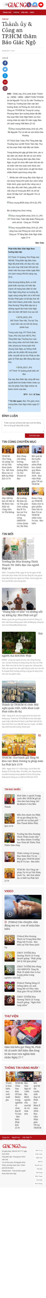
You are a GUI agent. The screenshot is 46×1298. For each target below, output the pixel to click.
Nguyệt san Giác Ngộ (18, 24)
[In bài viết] (5, 88)
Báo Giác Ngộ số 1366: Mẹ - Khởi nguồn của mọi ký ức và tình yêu (11, 1107)
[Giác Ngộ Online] (14, 1155)
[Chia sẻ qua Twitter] (5, 69)
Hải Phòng (39, 1182)
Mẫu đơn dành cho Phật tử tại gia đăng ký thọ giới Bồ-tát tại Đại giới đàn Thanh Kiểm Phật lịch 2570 (22, 820)
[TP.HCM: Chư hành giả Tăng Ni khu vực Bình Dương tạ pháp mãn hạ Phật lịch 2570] (19, 745)
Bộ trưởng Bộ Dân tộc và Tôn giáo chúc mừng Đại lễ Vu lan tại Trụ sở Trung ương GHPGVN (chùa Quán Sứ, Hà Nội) (22, 512)
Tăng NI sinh (38, 1174)
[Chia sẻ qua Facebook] (5, 63)
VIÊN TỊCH (39, 1167)
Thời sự (16, 12)
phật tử (40, 1170)
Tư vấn (24, 18)
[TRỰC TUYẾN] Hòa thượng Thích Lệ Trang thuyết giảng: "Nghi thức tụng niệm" (29, 1001)
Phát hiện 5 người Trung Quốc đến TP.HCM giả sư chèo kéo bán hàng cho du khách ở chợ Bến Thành (22, 801)
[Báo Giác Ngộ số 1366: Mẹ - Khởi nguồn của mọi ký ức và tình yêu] (13, 1085)
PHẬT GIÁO (38, 1163)
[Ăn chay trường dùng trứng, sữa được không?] (31, 1085)
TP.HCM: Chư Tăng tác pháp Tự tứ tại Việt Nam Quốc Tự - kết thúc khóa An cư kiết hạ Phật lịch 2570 (8, 467)
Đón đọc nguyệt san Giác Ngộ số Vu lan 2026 (38, 1102)
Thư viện (11, 1016)
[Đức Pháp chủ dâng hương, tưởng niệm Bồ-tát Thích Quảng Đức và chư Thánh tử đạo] (23, 449)
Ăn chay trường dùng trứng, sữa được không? (29, 1102)
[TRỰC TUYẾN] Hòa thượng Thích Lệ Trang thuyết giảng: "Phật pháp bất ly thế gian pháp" (29, 957)
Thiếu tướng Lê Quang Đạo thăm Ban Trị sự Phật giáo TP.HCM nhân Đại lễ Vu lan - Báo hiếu (28, 857)
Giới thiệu (39, 1189)
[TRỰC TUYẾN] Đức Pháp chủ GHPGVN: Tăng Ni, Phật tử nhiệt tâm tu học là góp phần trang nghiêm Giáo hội (22, 972)
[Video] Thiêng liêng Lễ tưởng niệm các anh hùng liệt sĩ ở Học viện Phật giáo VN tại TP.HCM (29, 987)
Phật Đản (39, 1178)
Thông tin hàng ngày (21, 1076)
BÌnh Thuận (38, 1185)
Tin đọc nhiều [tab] (12, 789)
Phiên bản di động (8, 1151)
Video (32, 12)
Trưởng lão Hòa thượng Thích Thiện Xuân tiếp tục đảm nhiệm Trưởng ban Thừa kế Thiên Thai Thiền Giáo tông (22, 840)
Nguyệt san (16, 1146)
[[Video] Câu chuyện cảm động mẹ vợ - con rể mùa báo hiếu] (23, 907)
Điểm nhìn (7, 18)
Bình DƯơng (38, 1193)
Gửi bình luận (34, 436)
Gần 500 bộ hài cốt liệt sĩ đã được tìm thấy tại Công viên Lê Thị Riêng (8, 505)
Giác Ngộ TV (27, 1146)
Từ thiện (6, 29)
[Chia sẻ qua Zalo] (5, 75)
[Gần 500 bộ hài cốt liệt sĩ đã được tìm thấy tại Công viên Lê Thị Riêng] (8, 491)
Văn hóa (24, 12)
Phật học (16, 18)
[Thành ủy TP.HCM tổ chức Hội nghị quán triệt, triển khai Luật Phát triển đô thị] (19, 692)
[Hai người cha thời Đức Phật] (19, 643)
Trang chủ (7, 12)
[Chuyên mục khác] (41, 29)
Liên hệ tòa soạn (24, 1149)
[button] (37, 1108)
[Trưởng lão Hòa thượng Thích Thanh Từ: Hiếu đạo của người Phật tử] (19, 549)
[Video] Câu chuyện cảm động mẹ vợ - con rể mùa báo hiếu (22, 925)
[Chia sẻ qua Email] (5, 82)
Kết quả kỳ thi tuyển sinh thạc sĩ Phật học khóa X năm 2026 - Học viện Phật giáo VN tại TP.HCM (20, 1114)
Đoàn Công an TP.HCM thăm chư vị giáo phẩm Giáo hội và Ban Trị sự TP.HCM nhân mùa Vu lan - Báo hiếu (37, 511)
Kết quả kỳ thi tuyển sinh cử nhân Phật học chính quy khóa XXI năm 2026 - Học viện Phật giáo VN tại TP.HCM (37, 470)
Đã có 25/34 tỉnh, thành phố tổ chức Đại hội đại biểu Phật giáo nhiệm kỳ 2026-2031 (22, 1063)
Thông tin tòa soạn (8, 1149)
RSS (18, 1151)
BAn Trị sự (39, 1159)
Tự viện (5, 24)
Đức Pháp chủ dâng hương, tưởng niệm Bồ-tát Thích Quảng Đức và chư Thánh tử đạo (23, 467)
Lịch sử (32, 24)
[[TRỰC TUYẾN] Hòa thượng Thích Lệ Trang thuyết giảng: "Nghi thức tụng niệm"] (9, 1000)
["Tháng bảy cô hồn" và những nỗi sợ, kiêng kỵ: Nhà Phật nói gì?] (19, 599)
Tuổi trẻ (32, 18)
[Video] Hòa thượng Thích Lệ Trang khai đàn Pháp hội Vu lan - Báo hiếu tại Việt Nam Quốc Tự (22, 942)
